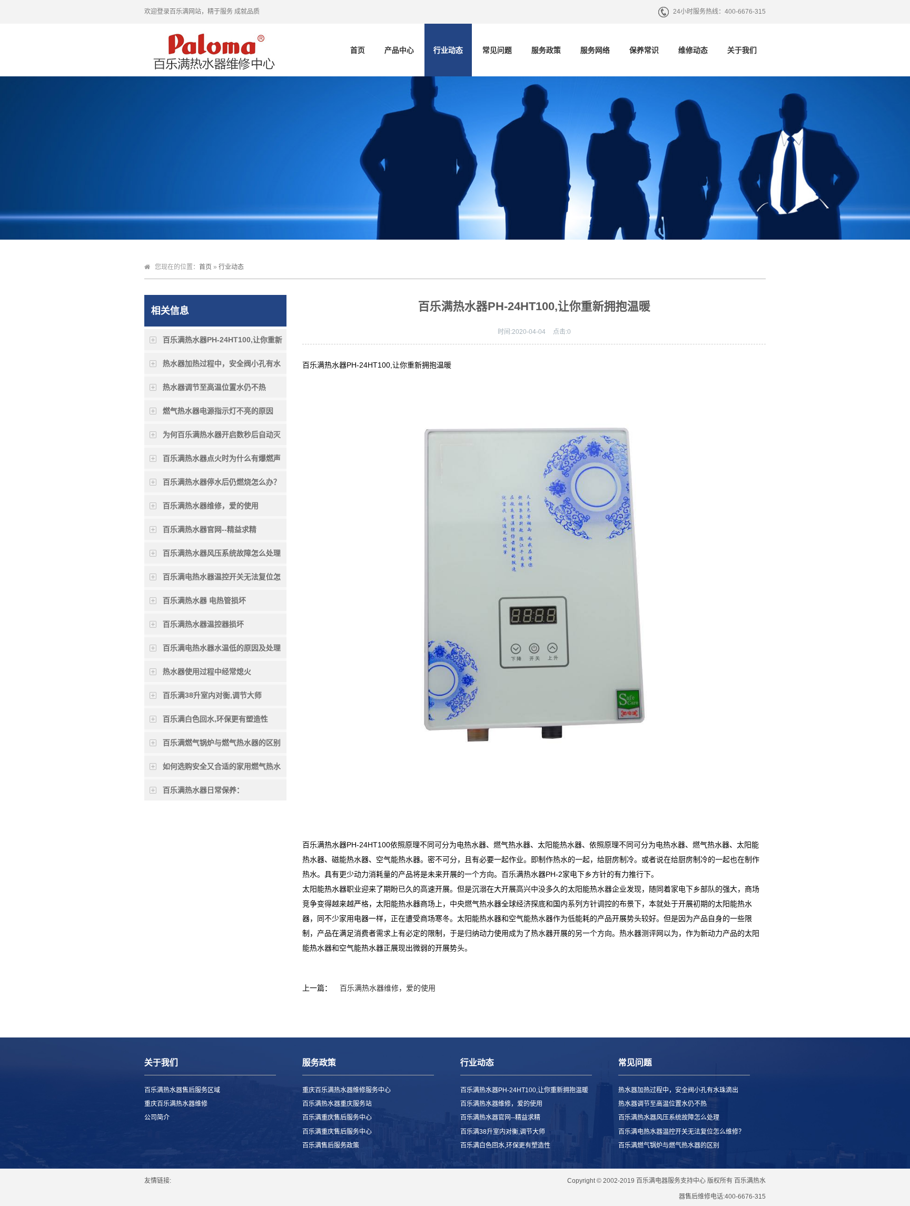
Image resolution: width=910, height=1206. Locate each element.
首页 (357, 50)
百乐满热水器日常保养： (203, 790)
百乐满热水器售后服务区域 (182, 1090)
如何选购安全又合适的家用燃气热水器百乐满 (222, 769)
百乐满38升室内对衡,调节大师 (212, 695)
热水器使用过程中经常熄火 (207, 671)
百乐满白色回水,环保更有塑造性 (215, 719)
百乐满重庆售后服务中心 (337, 1117)
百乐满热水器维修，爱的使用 (211, 505)
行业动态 (448, 50)
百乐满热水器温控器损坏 (203, 624)
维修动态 (693, 50)
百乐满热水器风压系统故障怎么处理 (222, 553)
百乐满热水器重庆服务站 (337, 1104)
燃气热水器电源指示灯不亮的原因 (218, 411)
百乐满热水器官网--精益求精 (209, 529)
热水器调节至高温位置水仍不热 (214, 387)
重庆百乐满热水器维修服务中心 (346, 1090)
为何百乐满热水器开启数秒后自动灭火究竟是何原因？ (222, 437)
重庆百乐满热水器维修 (175, 1104)
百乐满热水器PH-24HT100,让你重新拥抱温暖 (222, 342)
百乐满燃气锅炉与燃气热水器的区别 (222, 742)
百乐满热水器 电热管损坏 (204, 600)
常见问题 (497, 50)
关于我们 (742, 50)
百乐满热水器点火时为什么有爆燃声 (222, 458)
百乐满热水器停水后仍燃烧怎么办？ (222, 482)
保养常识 (644, 50)
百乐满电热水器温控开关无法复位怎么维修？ (222, 579)
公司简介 (157, 1117)
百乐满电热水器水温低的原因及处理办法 (222, 651)
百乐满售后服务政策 (330, 1145)
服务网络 (595, 50)
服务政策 (546, 50)
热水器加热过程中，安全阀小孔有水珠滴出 (222, 366)
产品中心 (399, 50)
